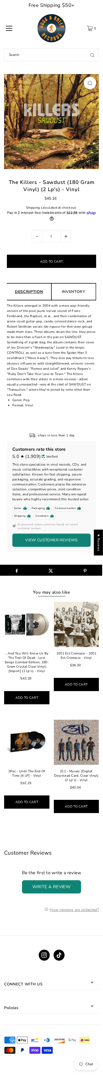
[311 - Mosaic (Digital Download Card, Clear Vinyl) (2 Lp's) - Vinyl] (76, 742)
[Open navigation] (9, 28)
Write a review (51, 887)
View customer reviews (51, 540)
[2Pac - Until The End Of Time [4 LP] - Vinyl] (26, 742)
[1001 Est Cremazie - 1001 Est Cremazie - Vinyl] (76, 624)
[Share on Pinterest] (85, 570)
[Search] (92, 54)
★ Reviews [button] (98, 542)
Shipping (33, 207)
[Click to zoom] (90, 83)
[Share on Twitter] (51, 570)
